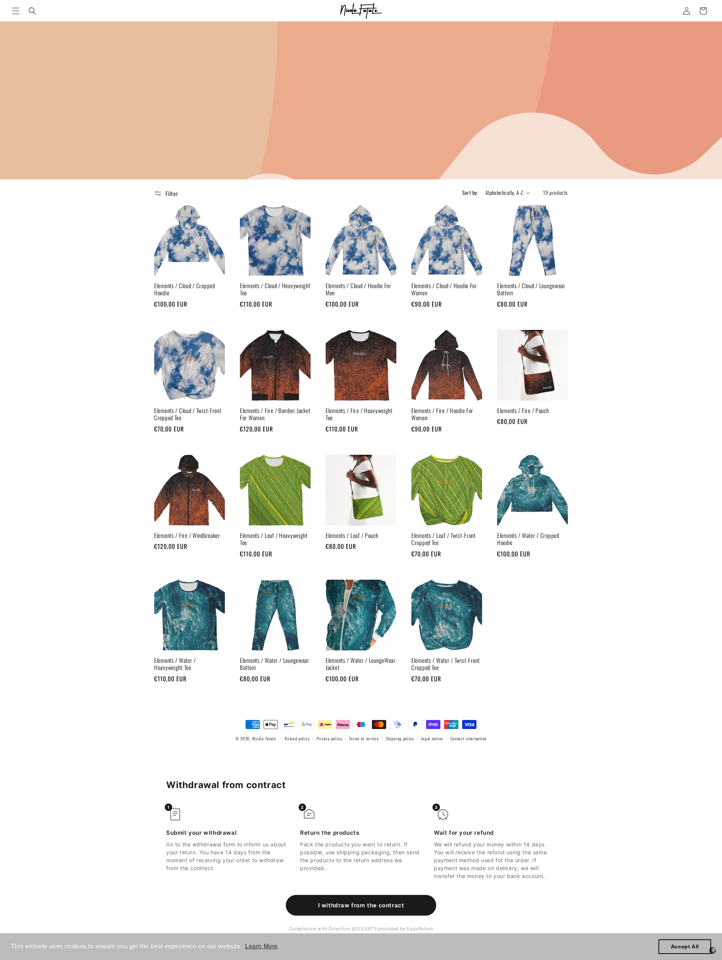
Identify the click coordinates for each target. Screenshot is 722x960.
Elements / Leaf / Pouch (352, 535)
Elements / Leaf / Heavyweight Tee (274, 539)
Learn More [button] (261, 946)
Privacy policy (329, 738)
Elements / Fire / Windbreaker (187, 535)
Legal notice (432, 738)
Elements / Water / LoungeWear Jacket (361, 664)
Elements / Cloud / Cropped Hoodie (184, 289)
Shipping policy (400, 738)
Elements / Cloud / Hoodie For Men (358, 289)
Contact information (468, 738)
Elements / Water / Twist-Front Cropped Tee (445, 664)
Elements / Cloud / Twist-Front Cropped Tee (187, 414)
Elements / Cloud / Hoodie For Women (444, 289)
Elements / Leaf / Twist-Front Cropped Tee (443, 539)
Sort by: (470, 192)
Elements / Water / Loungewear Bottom (274, 664)
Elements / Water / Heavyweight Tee (175, 664)
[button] (16, 11)
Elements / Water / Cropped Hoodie (528, 539)
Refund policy (297, 738)
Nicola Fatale (264, 738)
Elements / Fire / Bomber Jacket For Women (275, 414)
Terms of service (364, 738)
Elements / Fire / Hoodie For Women (442, 414)
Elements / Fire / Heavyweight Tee (359, 414)
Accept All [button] (685, 946)
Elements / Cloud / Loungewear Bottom (531, 289)
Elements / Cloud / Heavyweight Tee (275, 289)
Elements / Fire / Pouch (523, 410)
